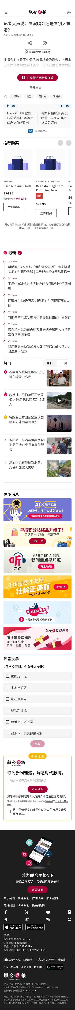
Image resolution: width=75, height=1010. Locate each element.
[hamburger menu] (6, 12)
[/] (37, 12)
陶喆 (29, 96)
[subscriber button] (69, 12)
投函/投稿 (38, 905)
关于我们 (9, 898)
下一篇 (64, 106)
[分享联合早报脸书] (5, 912)
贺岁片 (42, 96)
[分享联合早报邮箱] (69, 919)
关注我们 (23, 898)
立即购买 (14, 207)
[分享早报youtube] (48, 912)
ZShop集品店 (10, 967)
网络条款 (28, 959)
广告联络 (38, 898)
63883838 (21, 942)
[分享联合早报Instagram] (69, 912)
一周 (64, 363)
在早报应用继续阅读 (40, 77)
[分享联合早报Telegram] (5, 919)
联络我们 (23, 905)
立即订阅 (37, 890)
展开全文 (35, 87)
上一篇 (10, 106)
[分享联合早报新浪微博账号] (27, 919)
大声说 (16, 96)
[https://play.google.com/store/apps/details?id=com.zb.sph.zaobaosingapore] (35, 927)
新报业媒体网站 (12, 959)
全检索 (62, 959)
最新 (12, 252)
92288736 (41, 950)
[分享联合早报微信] (48, 919)
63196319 (28, 939)
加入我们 (52, 898)
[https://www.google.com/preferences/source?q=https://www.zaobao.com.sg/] (55, 967)
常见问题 (9, 905)
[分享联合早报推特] (27, 912)
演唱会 (57, 96)
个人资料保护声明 (45, 959)
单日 (50, 363)
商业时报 (38, 967)
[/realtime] (20, 253)
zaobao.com (29, 990)
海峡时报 (26, 967)
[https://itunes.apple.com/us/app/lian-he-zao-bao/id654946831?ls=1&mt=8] (13, 927)
